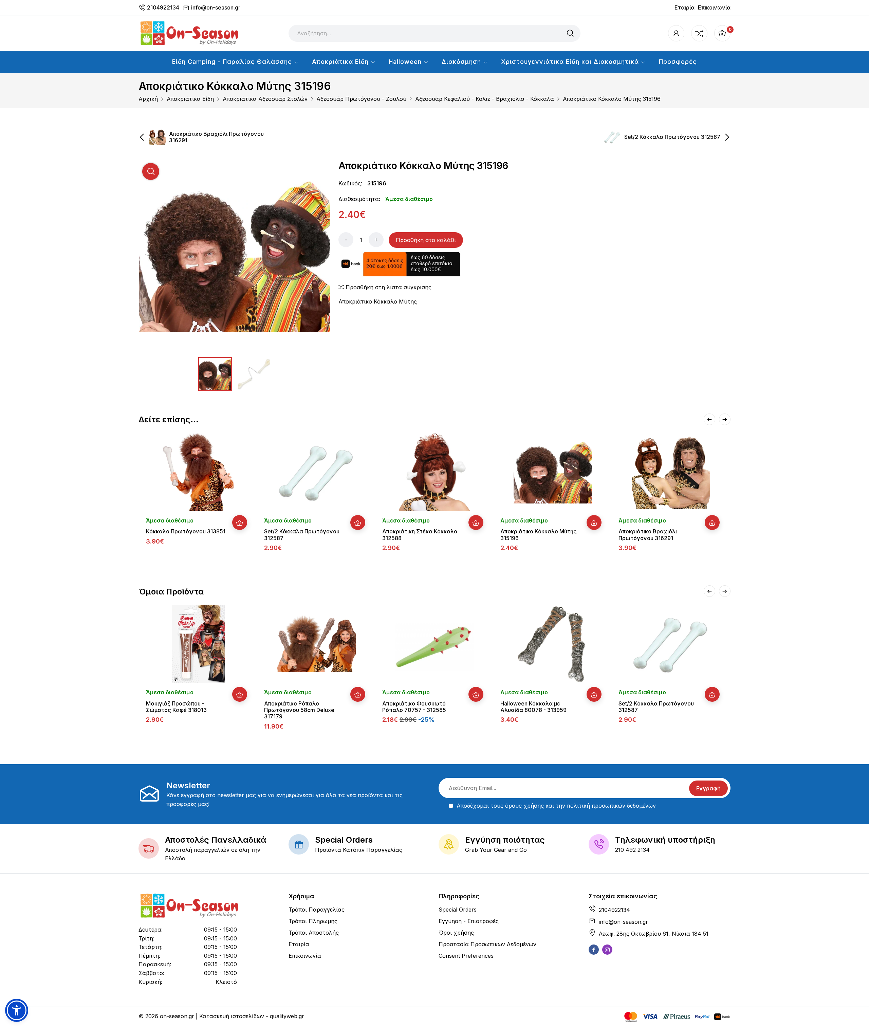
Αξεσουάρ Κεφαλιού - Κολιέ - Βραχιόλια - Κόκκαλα (484, 99)
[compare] (699, 33)
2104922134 (163, 7)
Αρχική (148, 99)
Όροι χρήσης (456, 932)
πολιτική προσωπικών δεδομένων (611, 805)
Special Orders (458, 909)
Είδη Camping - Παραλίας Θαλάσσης (233, 61)
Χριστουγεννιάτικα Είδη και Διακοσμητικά (571, 61)
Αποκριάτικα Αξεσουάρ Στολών (265, 99)
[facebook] (594, 950)
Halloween (406, 61)
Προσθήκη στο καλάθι (426, 240)
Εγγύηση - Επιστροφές (469, 921)
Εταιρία (684, 7)
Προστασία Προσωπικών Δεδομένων (487, 944)
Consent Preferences (466, 955)
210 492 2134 (632, 849)
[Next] (725, 419)
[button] (16, 1010)
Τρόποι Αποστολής (314, 932)
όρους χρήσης (524, 805)
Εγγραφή (708, 788)
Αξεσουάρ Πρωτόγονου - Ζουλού (361, 99)
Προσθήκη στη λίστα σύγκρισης (387, 287)
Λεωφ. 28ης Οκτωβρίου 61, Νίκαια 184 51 (653, 933)
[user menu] (676, 33)
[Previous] (709, 419)
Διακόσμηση (462, 61)
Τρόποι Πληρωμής (313, 921)
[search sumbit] (570, 33)
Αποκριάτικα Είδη (341, 61)
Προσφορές (678, 61)
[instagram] (607, 950)
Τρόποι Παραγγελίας (317, 909)
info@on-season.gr (215, 7)
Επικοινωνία (714, 7)
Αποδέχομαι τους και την (556, 805)
